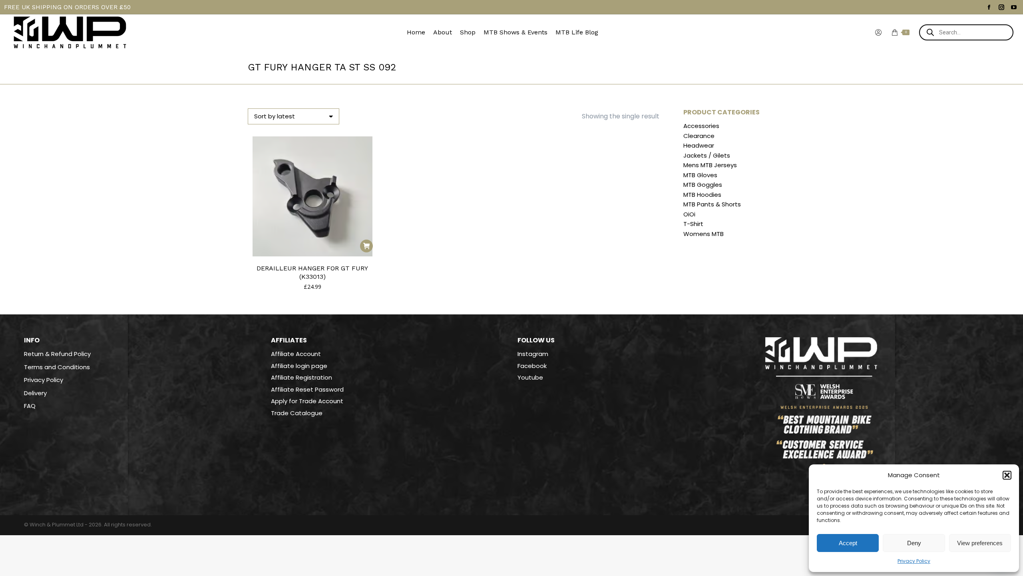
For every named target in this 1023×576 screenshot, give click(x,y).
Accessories (701, 126)
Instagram (532, 354)
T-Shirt (693, 224)
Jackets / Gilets (706, 156)
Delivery (35, 393)
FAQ (30, 406)
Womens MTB (703, 234)
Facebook (532, 366)
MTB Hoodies (702, 195)
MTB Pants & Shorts (712, 204)
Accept (848, 543)
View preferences (980, 543)
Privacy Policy (914, 561)
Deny (914, 543)
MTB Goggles (702, 185)
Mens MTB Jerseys (710, 165)
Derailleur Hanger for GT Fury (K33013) (312, 272)
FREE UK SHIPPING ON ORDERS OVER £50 (67, 7)
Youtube (530, 377)
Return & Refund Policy (57, 354)
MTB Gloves (700, 175)
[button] (1007, 475)
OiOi (689, 214)
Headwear (698, 146)
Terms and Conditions (57, 367)
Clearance (699, 136)
